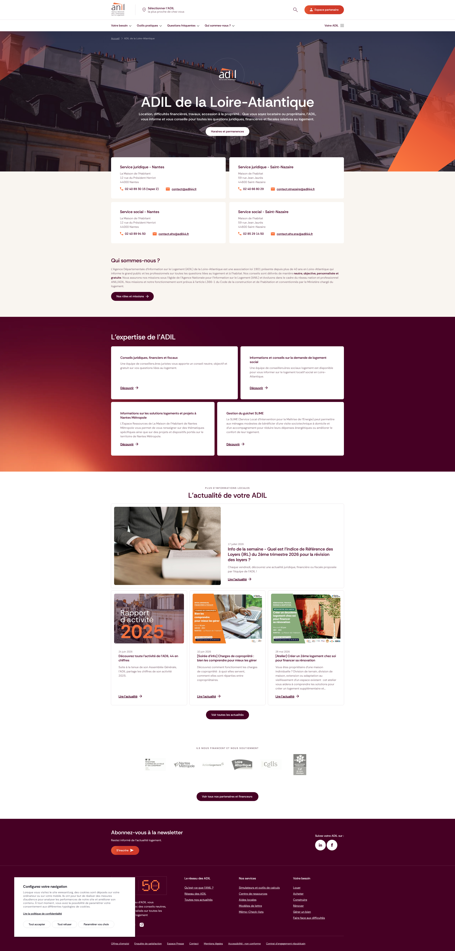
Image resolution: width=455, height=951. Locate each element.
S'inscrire (122, 850)
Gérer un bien (302, 912)
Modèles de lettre (250, 906)
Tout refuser (64, 924)
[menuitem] (121, 25)
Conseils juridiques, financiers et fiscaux (149, 358)
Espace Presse (175, 943)
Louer (297, 888)
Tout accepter (37, 924)
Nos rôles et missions (130, 296)
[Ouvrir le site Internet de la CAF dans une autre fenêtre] (300, 764)
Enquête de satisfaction (148, 943)
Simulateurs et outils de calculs (259, 888)
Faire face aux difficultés (309, 918)
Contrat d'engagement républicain (285, 943)
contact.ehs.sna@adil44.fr (295, 233)
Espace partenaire (327, 10)
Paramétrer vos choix (96, 924)
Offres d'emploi (120, 943)
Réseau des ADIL (195, 894)
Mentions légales (213, 943)
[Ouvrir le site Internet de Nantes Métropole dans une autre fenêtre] (184, 764)
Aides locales (247, 900)
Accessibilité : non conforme (244, 943)
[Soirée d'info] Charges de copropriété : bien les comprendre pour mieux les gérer (227, 658)
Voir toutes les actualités (227, 715)
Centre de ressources (253, 894)
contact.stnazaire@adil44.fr (296, 189)
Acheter (298, 894)
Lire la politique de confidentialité (42, 913)
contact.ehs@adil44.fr (174, 233)
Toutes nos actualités (198, 900)
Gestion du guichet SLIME (245, 413)
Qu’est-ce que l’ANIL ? (198, 888)
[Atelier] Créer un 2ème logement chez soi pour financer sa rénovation (305, 658)
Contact (194, 943)
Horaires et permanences (227, 131)
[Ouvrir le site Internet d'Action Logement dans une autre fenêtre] (213, 764)
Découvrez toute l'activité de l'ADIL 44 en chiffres (148, 658)
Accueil (115, 38)
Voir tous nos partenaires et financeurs (227, 796)
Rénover (298, 906)
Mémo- (251, 912)
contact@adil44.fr (184, 189)
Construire (300, 900)
